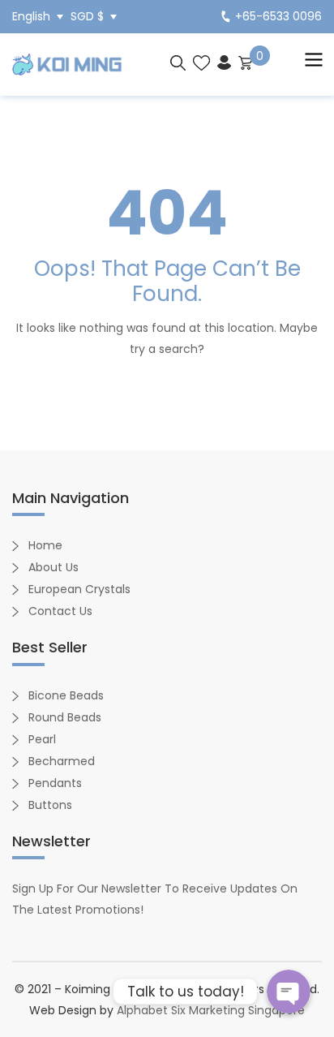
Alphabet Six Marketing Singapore (211, 1010)
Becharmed (61, 761)
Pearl (42, 739)
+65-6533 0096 (278, 16)
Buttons (50, 805)
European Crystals (79, 589)
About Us (53, 567)
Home (45, 545)
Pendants (55, 783)
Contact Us (60, 611)
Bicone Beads (66, 695)
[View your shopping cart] (245, 62)
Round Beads (64, 717)
